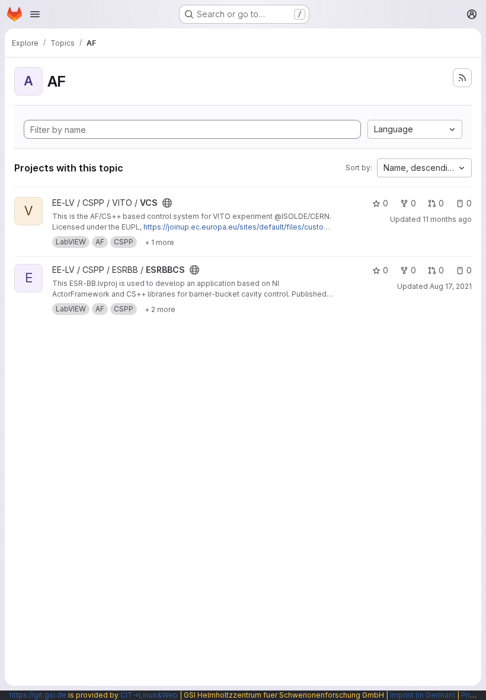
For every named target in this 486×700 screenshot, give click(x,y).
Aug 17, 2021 (451, 286)
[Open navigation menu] (34, 14)
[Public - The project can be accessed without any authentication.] (167, 203)
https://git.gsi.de (37, 695)
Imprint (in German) (422, 695)
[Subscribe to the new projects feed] (462, 77)
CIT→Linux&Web (149, 695)
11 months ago (447, 219)
